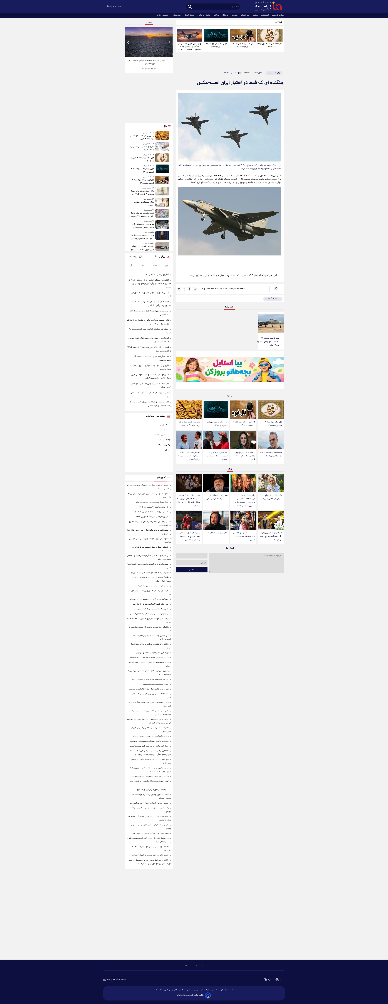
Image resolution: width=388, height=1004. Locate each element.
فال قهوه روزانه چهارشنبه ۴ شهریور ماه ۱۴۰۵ (243, 45)
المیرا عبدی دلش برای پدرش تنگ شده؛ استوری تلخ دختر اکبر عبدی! (271, 536)
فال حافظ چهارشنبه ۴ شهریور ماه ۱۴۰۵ (269, 45)
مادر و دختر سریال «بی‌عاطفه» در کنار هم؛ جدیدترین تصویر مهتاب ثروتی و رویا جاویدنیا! (245, 501)
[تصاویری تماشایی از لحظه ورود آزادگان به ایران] (148, 42)
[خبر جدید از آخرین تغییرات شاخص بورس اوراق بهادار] (162, 224)
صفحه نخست (278, 15)
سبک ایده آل (165, 430)
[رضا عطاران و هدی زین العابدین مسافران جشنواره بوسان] (216, 440)
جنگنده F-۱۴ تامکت (273, 298)
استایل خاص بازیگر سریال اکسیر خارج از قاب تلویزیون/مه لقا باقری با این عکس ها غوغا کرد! (188, 501)
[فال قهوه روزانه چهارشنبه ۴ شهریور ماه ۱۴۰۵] (243, 35)
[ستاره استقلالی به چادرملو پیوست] (162, 202)
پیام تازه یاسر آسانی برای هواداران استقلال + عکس (149, 613)
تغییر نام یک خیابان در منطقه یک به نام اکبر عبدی (216, 497)
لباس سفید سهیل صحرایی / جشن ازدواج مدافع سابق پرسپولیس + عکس (189, 536)
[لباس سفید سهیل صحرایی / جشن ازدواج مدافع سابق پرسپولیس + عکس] (189, 520)
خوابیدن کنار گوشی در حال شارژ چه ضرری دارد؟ (151, 736)
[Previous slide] (128, 42)
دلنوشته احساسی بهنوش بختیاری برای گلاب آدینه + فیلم (245, 456)
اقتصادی (265, 15)
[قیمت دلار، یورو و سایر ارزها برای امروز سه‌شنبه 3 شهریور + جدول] (162, 213)
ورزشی (216, 15)
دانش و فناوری (204, 15)
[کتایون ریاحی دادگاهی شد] (216, 520)
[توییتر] (179, 289)
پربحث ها (133, 257)
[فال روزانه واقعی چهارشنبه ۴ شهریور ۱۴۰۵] (216, 35)
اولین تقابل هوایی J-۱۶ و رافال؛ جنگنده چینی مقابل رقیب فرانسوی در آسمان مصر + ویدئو (189, 46)
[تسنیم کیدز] (230, 370)
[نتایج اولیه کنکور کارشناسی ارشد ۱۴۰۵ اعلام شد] (162, 147)
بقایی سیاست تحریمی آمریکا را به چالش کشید (151, 609)
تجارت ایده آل (165, 440)
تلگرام (270, 979)
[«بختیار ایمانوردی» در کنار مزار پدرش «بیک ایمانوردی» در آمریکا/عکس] (189, 440)
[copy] (276, 289)
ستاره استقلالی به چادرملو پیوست (144, 204)
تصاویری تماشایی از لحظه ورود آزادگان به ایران (148, 60)
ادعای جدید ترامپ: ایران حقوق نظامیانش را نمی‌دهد (149, 689)
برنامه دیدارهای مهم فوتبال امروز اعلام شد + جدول (150, 776)
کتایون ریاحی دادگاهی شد (216, 533)
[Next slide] (169, 42)
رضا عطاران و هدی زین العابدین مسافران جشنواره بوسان (216, 456)
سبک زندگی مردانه (163, 435)
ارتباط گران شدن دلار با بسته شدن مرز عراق (152, 652)
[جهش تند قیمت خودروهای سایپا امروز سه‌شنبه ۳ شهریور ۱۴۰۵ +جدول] (162, 246)
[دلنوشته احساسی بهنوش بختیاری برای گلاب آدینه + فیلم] (243, 440)
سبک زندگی (189, 15)
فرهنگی (225, 15)
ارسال (191, 570)
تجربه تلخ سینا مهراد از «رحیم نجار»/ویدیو (153, 789)
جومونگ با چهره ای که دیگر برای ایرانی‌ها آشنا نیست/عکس (244, 536)
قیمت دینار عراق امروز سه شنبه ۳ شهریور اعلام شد (149, 803)
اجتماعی (235, 15)
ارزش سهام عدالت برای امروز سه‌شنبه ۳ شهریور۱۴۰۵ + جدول (142, 193)
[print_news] (195, 289)
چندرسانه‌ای (176, 15)
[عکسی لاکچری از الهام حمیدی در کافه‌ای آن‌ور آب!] (271, 483)
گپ (281, 979)
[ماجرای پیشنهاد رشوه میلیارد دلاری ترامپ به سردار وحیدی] (162, 235)
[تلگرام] (184, 289)
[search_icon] (189, 6)
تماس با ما (117, 6)
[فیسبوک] (189, 289)
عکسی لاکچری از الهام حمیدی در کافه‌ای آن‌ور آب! (271, 497)
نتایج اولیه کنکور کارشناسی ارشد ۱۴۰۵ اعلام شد (141, 148)
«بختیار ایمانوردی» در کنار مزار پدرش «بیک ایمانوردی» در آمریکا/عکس (189, 456)
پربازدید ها (160, 256)
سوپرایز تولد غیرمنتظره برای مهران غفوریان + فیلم (271, 454)
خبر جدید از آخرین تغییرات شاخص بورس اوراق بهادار (143, 226)
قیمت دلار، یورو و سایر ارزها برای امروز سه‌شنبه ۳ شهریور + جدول (142, 215)
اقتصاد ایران (165, 425)
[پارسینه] (267, 6)
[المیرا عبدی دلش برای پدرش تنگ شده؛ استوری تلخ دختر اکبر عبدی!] (271, 520)
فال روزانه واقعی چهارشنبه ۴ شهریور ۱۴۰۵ (216, 45)
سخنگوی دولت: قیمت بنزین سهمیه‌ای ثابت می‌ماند (149, 599)
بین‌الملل (245, 15)
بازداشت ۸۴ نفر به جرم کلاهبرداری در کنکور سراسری (149, 657)
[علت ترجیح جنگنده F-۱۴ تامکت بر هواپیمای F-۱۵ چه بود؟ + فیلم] (271, 323)
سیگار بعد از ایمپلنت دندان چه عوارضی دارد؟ (152, 502)
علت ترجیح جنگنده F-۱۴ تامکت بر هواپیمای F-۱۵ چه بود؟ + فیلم (268, 342)
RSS (108, 6)
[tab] (155, 68)
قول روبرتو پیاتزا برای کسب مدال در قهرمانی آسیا (150, 833)
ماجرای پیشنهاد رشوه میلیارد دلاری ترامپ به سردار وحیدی (142, 237)
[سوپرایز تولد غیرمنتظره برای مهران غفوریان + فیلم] (271, 440)
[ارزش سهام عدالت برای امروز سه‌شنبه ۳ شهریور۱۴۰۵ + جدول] (162, 191)
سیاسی (255, 15)
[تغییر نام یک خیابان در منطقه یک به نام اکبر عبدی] (216, 483)
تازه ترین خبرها (164, 445)
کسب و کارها (163, 15)
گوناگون (278, 22)
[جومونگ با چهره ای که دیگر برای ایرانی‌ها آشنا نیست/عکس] (243, 520)
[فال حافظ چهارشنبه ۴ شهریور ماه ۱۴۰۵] (270, 35)
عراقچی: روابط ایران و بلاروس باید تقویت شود (151, 586)
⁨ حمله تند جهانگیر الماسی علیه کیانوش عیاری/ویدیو (149, 746)
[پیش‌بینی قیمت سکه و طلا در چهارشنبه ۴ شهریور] (189, 409)
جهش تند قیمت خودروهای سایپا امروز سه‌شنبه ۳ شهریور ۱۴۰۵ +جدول (142, 248)
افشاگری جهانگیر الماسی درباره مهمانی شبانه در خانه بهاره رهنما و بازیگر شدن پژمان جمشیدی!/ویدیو (149, 283)
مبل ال (168, 450)
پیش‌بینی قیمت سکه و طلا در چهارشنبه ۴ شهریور (189, 423)
